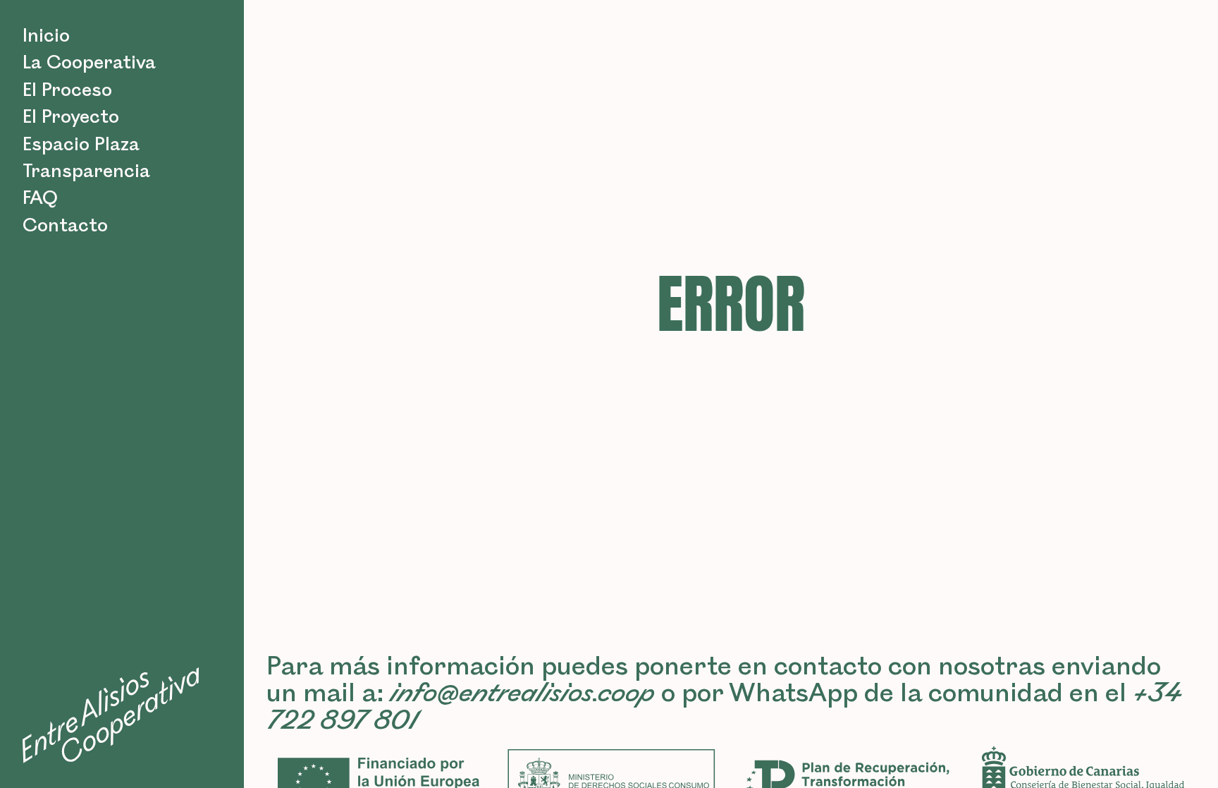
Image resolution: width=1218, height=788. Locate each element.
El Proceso (67, 90)
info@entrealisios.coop (522, 693)
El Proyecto (71, 117)
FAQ (40, 198)
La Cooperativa (89, 62)
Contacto (65, 225)
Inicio (46, 36)
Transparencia (86, 171)
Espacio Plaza (81, 144)
